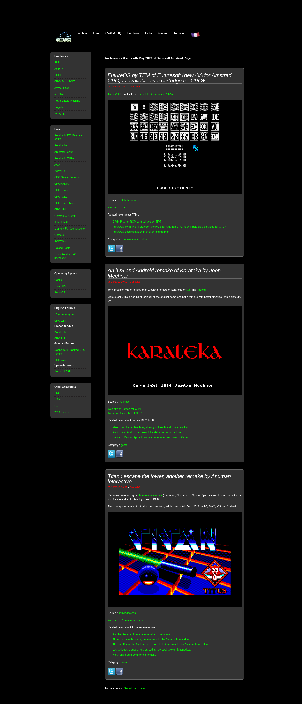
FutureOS (60, 286)
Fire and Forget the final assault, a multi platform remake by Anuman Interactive (160, 644)
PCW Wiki (60, 241)
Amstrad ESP (62, 371)
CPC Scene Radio (65, 203)
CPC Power (61, 190)
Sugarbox (60, 107)
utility (144, 239)
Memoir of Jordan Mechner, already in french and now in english (150, 427)
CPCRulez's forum (129, 200)
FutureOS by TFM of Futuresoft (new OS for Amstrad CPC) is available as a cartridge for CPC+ (169, 226)
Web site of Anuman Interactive (126, 620)
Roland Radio (62, 247)
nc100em (59, 94)
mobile (82, 33)
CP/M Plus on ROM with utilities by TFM (137, 221)
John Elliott (61, 222)
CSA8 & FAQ (113, 33)
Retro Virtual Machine (67, 100)
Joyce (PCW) (62, 87)
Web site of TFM (118, 207)
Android (201, 289)
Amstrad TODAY (64, 158)
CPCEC (59, 75)
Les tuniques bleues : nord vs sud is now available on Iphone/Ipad (152, 649)
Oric (56, 406)
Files (96, 33)
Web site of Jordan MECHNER (126, 409)
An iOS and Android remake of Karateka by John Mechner (147, 432)
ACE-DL (59, 68)
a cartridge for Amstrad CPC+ (155, 94)
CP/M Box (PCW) (64, 81)
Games (162, 33)
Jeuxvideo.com (128, 613)
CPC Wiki (60, 209)
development (130, 239)
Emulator (133, 33)
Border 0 (59, 171)
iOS (188, 289)
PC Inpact (124, 401)
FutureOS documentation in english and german (141, 231)
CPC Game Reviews (66, 177)
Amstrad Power (63, 151)
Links (148, 33)
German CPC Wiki (65, 215)
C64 (56, 393)
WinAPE (59, 113)
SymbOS (59, 292)
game (124, 445)
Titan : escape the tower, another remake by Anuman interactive (151, 639)
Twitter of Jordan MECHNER (125, 413)
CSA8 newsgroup (64, 314)
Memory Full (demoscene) (69, 228)
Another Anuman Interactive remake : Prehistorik (142, 634)
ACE (57, 62)
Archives (178, 33)
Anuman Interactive (150, 495)
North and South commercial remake (134, 654)
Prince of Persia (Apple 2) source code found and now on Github (151, 437)
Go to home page (134, 688)
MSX (57, 399)
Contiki (58, 279)
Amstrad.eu (61, 145)
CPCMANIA (61, 183)
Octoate (59, 235)
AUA (57, 164)
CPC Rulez (61, 196)
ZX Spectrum (62, 412)
